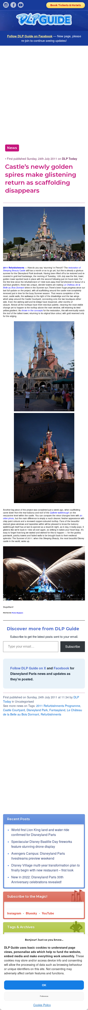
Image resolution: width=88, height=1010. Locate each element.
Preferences (44, 996)
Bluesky (31, 913)
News (12, 148)
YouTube (48, 913)
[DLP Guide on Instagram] (6, 5)
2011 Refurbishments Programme (58, 706)
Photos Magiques (17, 613)
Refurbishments (51, 714)
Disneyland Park (37, 710)
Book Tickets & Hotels (65, 5)
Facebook (61, 668)
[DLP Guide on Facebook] (13, 5)
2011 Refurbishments (13, 267)
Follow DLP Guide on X (28, 668)
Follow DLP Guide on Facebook (29, 36)
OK (44, 985)
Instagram (14, 913)
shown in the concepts (32, 310)
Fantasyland (57, 710)
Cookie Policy (42, 1005)
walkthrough (59, 512)
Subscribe (72, 646)
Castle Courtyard (14, 710)
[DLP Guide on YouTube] (21, 5)
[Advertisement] (44, 93)
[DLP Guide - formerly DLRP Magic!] (44, 20)
